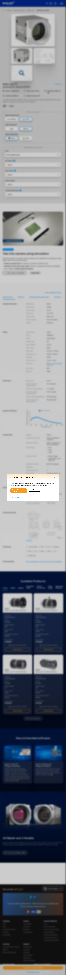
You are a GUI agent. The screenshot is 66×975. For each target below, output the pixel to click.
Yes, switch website (18, 490)
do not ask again (15, 498)
